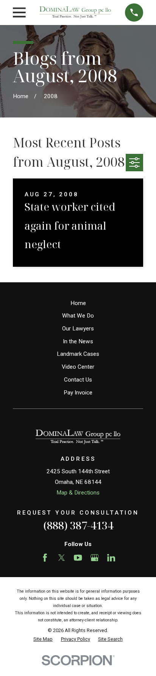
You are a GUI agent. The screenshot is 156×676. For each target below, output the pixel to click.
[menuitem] (43, 639)
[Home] (75, 12)
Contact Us (78, 379)
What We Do (78, 315)
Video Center (78, 366)
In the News (78, 341)
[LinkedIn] (111, 558)
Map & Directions (78, 492)
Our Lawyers (78, 328)
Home (78, 303)
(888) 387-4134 (78, 525)
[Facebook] (45, 558)
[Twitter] (62, 558)
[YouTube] (78, 558)
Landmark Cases (78, 354)
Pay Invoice (78, 392)
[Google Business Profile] (94, 558)
